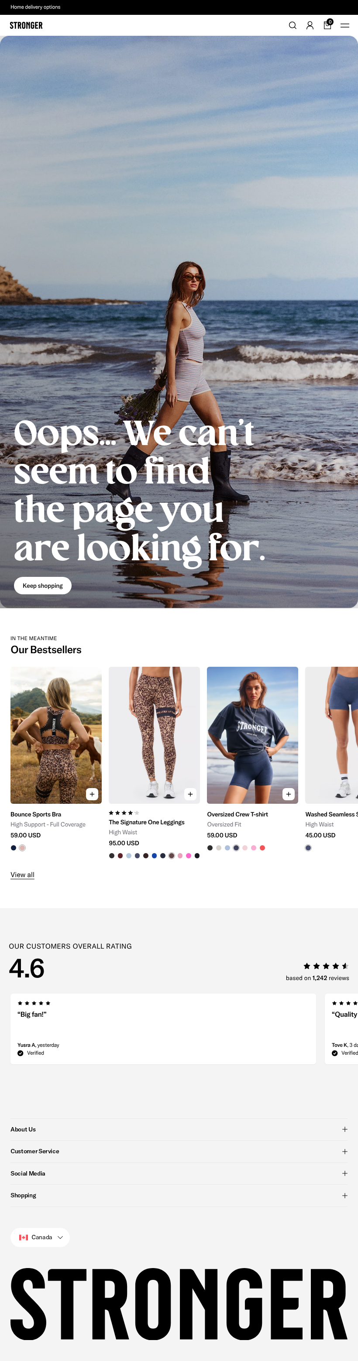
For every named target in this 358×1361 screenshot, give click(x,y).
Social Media (27, 1173)
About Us (22, 1129)
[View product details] (56, 827)
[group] (56, 763)
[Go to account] (310, 25)
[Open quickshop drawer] (92, 794)
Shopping (23, 1195)
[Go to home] (26, 25)
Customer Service (34, 1151)
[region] (179, 763)
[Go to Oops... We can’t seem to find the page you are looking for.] (179, 322)
